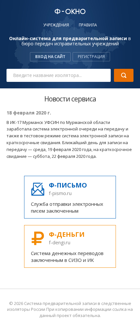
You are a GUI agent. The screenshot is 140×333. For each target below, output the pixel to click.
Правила (88, 25)
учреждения (56, 25)
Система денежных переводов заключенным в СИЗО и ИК (67, 246)
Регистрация (91, 56)
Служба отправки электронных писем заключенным (67, 197)
